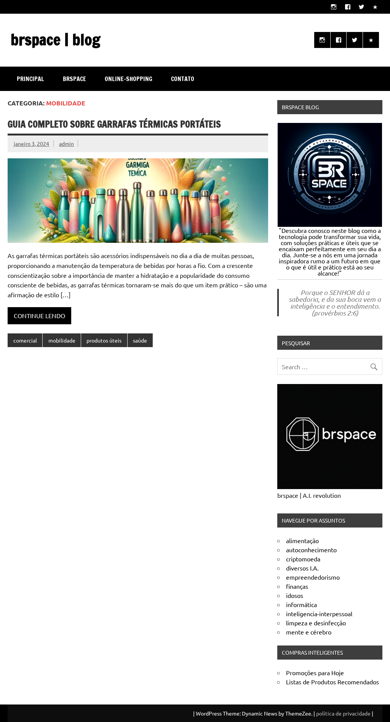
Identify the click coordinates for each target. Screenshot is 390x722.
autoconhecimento (311, 549)
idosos (294, 595)
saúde (140, 340)
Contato (182, 79)
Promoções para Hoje (315, 672)
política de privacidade (343, 713)
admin (66, 143)
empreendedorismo (313, 577)
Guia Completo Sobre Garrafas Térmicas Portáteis (114, 124)
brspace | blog (55, 39)
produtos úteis (103, 340)
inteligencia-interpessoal (319, 613)
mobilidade (61, 340)
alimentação (302, 540)
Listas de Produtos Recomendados (332, 681)
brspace (74, 79)
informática (301, 604)
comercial (25, 340)
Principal (30, 79)
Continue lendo (39, 315)
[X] (361, 6)
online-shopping (128, 79)
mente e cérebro (308, 632)
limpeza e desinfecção (316, 622)
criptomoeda (303, 559)
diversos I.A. (302, 568)
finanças (297, 586)
